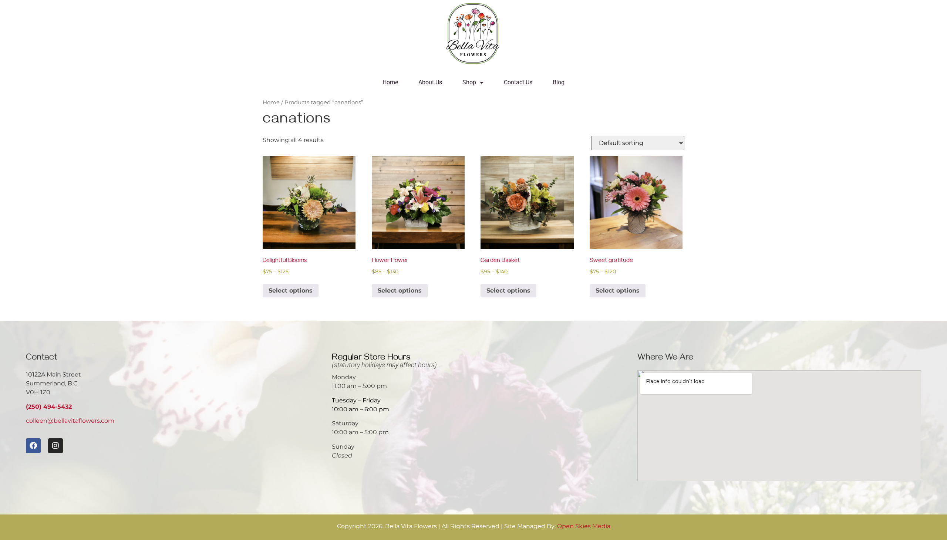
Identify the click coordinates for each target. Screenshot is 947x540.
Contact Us (518, 82)
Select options (291, 290)
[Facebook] (33, 445)
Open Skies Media (583, 526)
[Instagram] (55, 445)
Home (390, 82)
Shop (469, 82)
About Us (430, 82)
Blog (559, 82)
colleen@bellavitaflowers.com (70, 420)
